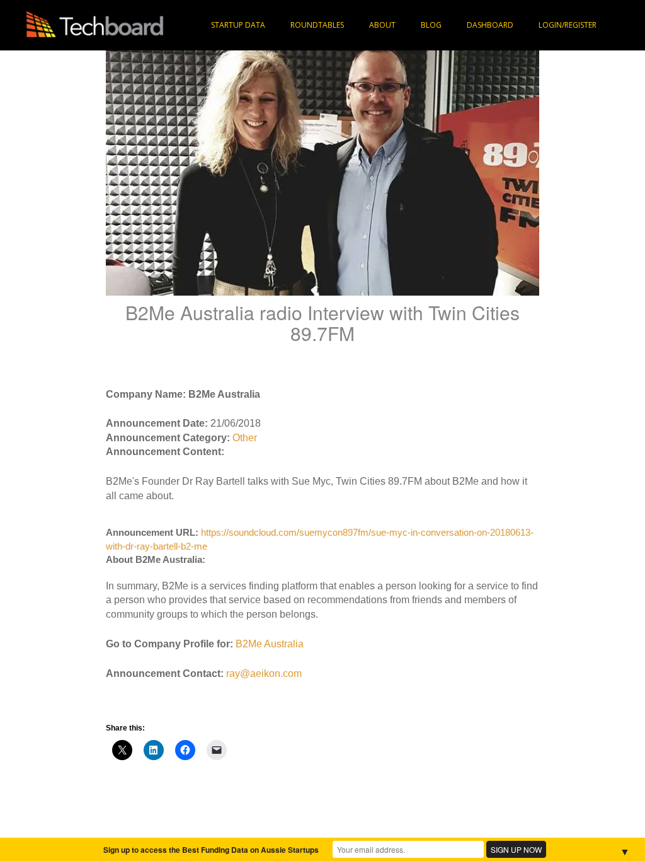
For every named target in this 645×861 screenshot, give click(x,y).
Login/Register (567, 25)
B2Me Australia (270, 644)
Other (244, 437)
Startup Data (238, 25)
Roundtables (317, 25)
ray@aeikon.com (264, 673)
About (382, 25)
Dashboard (490, 25)
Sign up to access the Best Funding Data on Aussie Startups (211, 849)
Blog (431, 25)
